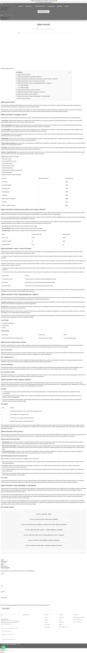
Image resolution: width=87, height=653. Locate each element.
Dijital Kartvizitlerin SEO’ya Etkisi (27, 94)
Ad (2, 585)
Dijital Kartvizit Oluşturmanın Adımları (29, 89)
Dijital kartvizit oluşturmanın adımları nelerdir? (44, 540)
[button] (4, 647)
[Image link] (8, 615)
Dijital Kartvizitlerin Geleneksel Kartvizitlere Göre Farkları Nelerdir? (38, 79)
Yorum (3, 573)
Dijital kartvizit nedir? (44, 514)
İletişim (60, 624)
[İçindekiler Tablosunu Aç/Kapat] (68, 72)
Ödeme (46, 619)
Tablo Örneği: (24, 87)
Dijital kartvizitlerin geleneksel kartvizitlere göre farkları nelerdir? (44, 524)
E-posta (3, 591)
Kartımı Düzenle (42, 11)
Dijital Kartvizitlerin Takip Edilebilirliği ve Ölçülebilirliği (34, 96)
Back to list (3, 563)
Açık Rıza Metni (77, 622)
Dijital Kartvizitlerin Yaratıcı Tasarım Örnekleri (31, 81)
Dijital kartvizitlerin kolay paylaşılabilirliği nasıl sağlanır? (44, 535)
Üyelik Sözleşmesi (77, 619)
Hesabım (46, 617)
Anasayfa (61, 617)
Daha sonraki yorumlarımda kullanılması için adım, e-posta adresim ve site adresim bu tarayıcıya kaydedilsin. (25, 605)
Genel (43, 21)
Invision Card (42, 29)
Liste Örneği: (24, 85)
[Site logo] (6, 4)
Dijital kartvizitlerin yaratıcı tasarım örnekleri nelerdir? (44, 529)
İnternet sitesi (4, 597)
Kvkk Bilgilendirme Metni (79, 617)
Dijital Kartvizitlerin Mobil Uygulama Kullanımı (31, 92)
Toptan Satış (47, 626)
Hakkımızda (61, 622)
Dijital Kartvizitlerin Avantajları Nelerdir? (30, 76)
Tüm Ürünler (47, 624)
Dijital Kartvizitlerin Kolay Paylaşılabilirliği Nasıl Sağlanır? (35, 83)
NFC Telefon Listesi (63, 626)
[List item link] (11, 634)
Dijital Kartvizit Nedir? (24, 74)
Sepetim (46, 622)
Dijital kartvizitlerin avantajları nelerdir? (44, 519)
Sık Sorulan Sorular (24, 98)
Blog (60, 619)
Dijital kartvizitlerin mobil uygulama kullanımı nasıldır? (44, 545)
